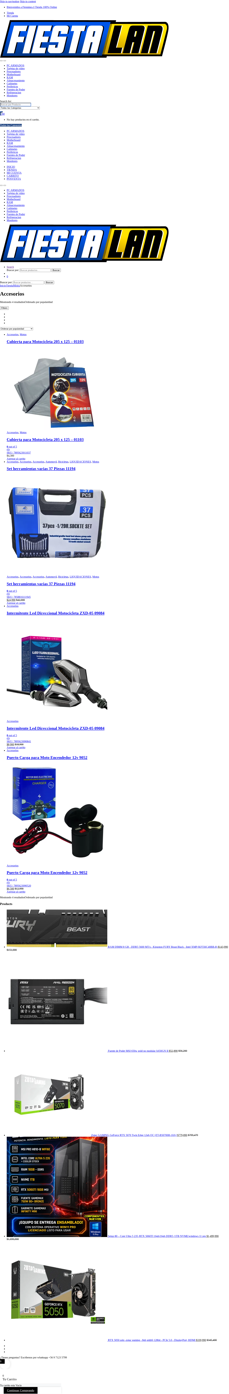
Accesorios (12, 334)
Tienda (10, 12)
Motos (16, 285)
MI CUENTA (14, 172)
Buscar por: (13, 270)
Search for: (6, 101)
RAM (10, 77)
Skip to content (28, 1)
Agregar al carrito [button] (16, 458)
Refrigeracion (14, 92)
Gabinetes (12, 83)
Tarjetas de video (16, 68)
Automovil (51, 461)
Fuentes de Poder (16, 89)
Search (10, 266)
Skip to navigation (9, 1)
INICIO (11, 166)
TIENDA (12, 169)
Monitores (12, 95)
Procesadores (14, 71)
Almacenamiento (16, 80)
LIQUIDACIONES (80, 461)
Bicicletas (63, 461)
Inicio (3, 285)
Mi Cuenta (12, 15)
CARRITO (13, 175)
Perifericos (12, 86)
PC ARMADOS (15, 65)
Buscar (56, 270)
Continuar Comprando (20, 1390)
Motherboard (13, 74)
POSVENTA (14, 178)
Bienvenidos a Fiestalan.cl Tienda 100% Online (32, 7)
